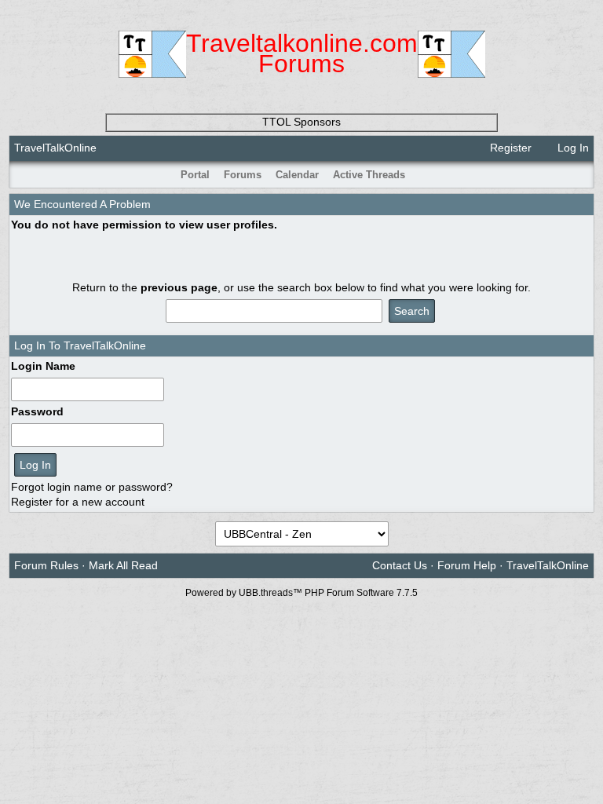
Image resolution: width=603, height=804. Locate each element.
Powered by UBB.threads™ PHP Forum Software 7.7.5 (301, 592)
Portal (195, 175)
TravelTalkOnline (55, 147)
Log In (571, 147)
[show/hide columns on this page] (583, 175)
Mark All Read (123, 565)
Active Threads (369, 175)
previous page (179, 287)
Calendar (297, 175)
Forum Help (466, 565)
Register (509, 147)
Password (37, 411)
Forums (242, 175)
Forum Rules (46, 565)
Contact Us (399, 565)
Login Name (43, 366)
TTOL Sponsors (301, 121)
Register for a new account (77, 501)
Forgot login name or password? (92, 487)
